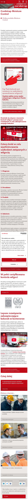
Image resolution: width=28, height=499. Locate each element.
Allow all (14, 259)
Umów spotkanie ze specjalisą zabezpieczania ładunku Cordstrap (11, 60)
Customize (13, 264)
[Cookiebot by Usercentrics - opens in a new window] (20, 233)
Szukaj (19, 2)
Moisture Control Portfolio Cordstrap (11, 269)
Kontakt (6, 496)
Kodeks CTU (5, 292)
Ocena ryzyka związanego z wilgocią (13, 111)
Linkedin (3, 483)
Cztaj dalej (5, 389)
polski (23, 2)
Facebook (10, 483)
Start (2, 1)
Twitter (7, 483)
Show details (21, 255)
